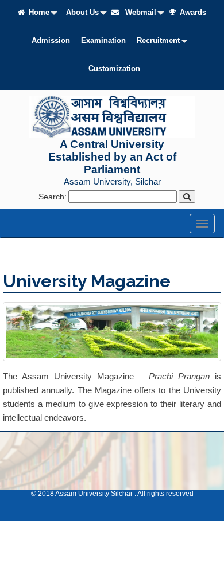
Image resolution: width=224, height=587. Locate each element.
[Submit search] (187, 196)
